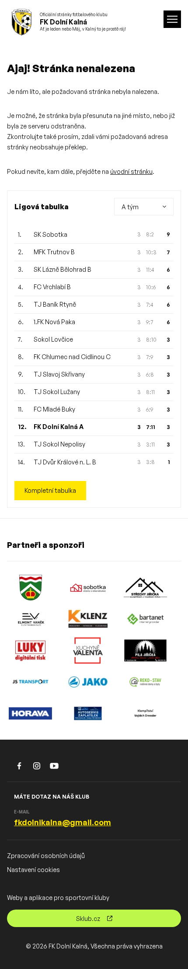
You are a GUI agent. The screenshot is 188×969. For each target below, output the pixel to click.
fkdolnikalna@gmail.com (62, 822)
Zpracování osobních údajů (46, 855)
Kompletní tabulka (50, 490)
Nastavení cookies (33, 869)
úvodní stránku (131, 171)
